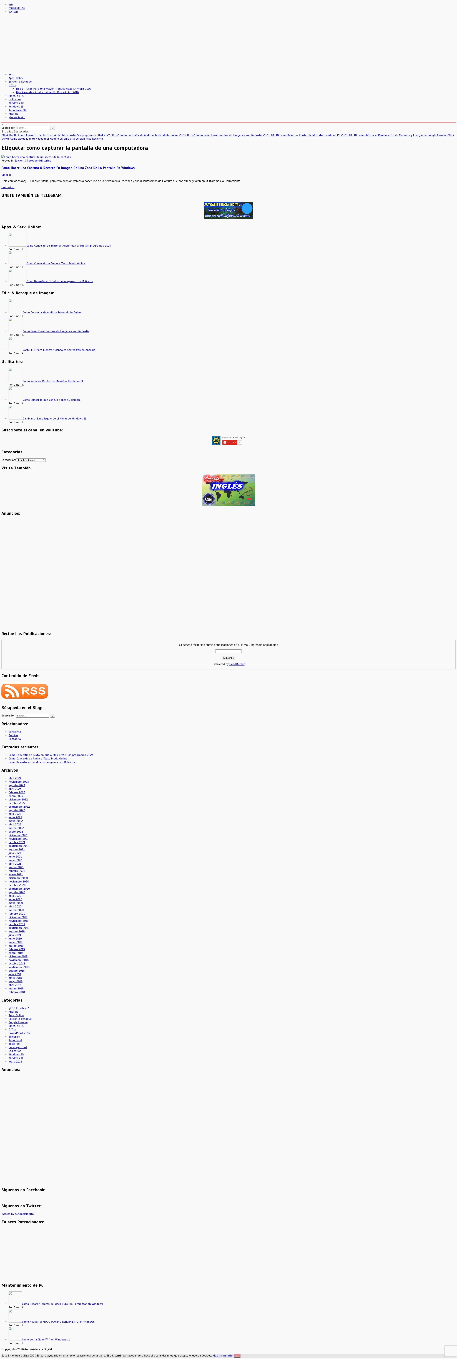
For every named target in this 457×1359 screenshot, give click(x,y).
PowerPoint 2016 (19, 1033)
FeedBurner (237, 664)
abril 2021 (15, 864)
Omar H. (6, 175)
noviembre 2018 (19, 960)
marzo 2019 (16, 946)
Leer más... (7, 187)
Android (13, 114)
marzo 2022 (16, 828)
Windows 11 (16, 106)
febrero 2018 (17, 992)
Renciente (15, 732)
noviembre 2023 (19, 782)
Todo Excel (15, 1040)
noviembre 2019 (19, 921)
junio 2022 (15, 817)
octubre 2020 (17, 885)
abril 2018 (15, 985)
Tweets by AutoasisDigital (17, 1214)
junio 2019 (15, 938)
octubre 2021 (17, 842)
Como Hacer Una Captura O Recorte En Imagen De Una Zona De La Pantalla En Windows (68, 168)
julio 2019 (15, 935)
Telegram (14, 1036)
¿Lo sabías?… (17, 117)
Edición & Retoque (20, 81)
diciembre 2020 (18, 878)
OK (237, 1355)
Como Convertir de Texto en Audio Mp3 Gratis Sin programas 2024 (51, 755)
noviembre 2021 (19, 839)
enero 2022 (16, 831)
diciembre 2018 (18, 956)
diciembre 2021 (18, 835)
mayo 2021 (15, 860)
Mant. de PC (16, 96)
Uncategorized (18, 1047)
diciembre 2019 (18, 917)
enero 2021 (16, 874)
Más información (223, 1355)
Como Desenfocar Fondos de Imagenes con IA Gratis (42, 762)
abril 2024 (15, 778)
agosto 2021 (17, 849)
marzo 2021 (16, 867)
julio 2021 (15, 853)
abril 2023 (15, 789)
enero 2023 (16, 796)
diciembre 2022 (18, 799)
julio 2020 (15, 896)
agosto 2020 (17, 892)
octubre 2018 (17, 963)
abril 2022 (15, 824)
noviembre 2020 (19, 881)
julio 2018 (15, 974)
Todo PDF (14, 1044)
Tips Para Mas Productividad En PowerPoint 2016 (47, 92)
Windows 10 (16, 103)
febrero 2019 (17, 949)
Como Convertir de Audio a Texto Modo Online (38, 758)
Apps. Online (16, 78)
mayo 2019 (15, 942)
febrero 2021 (17, 871)
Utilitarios (15, 99)
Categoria (15, 739)
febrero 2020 (17, 913)
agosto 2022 (17, 810)
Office (12, 85)
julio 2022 (15, 814)
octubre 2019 (17, 924)
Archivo (13, 735)
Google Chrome (18, 1022)
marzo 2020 (16, 910)
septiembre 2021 (19, 846)
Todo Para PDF (18, 110)
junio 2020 (15, 899)
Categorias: (8, 460)
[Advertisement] (108, 45)
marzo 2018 (16, 988)
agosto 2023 (17, 785)
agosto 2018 (17, 970)
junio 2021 (15, 856)
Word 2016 (15, 1061)
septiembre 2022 (19, 806)
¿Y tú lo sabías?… (20, 1008)
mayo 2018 (15, 981)
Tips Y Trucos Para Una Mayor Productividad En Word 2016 (53, 89)
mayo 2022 (16, 821)
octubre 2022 (17, 803)
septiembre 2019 (19, 928)
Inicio (11, 4)
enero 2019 (16, 953)
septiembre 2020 (19, 888)
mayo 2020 (16, 903)
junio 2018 (15, 978)
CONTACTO (13, 11)
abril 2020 (15, 906)
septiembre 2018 (19, 967)
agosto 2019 (17, 931)
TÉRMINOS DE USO (17, 8)
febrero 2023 (17, 792)
